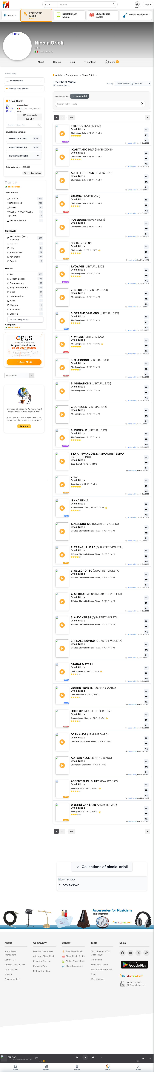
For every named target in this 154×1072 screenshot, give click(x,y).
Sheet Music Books (75, 956)
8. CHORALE (89, 432)
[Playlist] (149, 1058)
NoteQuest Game (99, 964)
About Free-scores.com (10, 953)
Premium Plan (40, 966)
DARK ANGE (90, 736)
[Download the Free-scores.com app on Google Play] (134, 965)
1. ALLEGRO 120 (95, 525)
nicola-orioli (81, 96)
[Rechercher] (113, 5)
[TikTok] (146, 953)
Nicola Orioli (14, 187)
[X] (138, 953)
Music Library (16, 80)
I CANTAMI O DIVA (92, 151)
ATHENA (85, 198)
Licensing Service (42, 961)
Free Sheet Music (74, 951)
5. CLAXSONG (90, 361)
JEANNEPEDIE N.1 (93, 689)
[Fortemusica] (122, 984)
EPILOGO (86, 128)
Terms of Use (11, 969)
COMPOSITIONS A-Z (23, 147)
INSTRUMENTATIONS (18, 156)
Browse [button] (46, 1069)
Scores (57, 62)
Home (15, 1069)
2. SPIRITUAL (89, 291)
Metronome (96, 959)
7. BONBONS (89, 408)
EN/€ (147, 4)
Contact (91, 62)
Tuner (93, 974)
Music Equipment (74, 966)
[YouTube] (130, 953)
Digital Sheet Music (75, 961)
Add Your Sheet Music (44, 956)
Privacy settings (12, 979)
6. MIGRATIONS (91, 385)
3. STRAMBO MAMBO (95, 315)
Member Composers (43, 951)
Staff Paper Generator (101, 969)
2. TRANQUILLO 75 (97, 549)
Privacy (8, 974)
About (41, 62)
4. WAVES (87, 338)
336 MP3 (30, 119)
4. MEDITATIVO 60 (96, 595)
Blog (72, 62)
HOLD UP (91, 712)
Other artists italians (32, 173)
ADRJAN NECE (91, 759)
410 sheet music (30, 115)
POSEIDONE (88, 221)
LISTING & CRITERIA (23, 138)
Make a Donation (41, 971)
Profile (138, 1069)
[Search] (39, 125)
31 (62, 117)
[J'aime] (36, 1058)
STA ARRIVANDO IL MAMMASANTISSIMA (97, 456)
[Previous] (77, 1057)
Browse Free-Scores (18, 88)
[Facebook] (122, 953)
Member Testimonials (15, 964)
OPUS (107, 1069)
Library (77, 1069)
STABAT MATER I (82, 666)
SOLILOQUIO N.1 (81, 245)
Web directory (98, 979)
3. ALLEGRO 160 (95, 572)
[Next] (93, 1057)
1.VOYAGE (87, 268)
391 (71, 117)
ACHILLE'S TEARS (91, 174)
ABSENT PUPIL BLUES (94, 783)
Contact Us (10, 959)
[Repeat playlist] (101, 1057)
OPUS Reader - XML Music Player (101, 953)
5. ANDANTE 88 (95, 619)
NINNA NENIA (79, 502)
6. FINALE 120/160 (96, 642)
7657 (78, 478)
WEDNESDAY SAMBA (94, 806)
